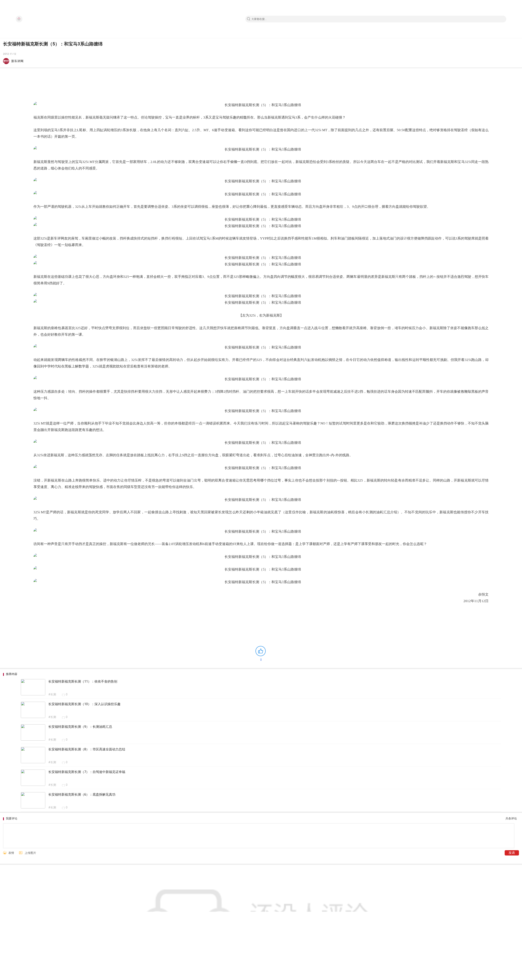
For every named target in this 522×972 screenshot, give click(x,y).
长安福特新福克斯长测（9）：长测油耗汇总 (80, 727)
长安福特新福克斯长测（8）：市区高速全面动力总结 (86, 749)
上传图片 (30, 852)
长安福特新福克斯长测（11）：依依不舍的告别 (82, 681)
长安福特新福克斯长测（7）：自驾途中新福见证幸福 (86, 772)
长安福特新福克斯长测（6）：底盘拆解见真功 (81, 794)
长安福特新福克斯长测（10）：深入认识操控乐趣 (84, 704)
